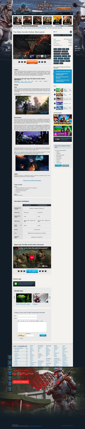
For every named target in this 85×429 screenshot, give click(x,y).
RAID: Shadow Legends (19, 348)
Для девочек (40, 363)
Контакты (71, 425)
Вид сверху (64, 363)
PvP (54, 351)
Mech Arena (66, 103)
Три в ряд (55, 363)
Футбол (63, 361)
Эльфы (55, 58)
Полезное (39, 356)
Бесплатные (48, 365)
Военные (63, 345)
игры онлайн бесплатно (23, 4)
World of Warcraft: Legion (23, 304)
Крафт (67, 49)
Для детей (39, 364)
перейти (70, 45)
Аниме (55, 364)
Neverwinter (59, 156)
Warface (58, 151)
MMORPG (31, 348)
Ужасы (31, 361)
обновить (21, 338)
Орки (69, 56)
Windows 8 (68, 60)
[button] (50, 35)
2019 (38, 350)
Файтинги (31, 354)
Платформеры (32, 364)
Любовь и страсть (65, 365)
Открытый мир (64, 51)
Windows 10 (56, 63)
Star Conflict (59, 162)
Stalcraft (16, 359)
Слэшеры (31, 357)
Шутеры (31, 349)
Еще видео (32, 271)
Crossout (58, 159)
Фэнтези (59, 49)
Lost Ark (16, 364)
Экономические (64, 362)
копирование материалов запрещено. (35, 426)
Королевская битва (33, 362)
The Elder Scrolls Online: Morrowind (63, 71)
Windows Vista (48, 350)
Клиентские (60, 58)
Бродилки (63, 349)
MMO (64, 49)
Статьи (39, 357)
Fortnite (58, 161)
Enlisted (16, 363)
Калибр (16, 361)
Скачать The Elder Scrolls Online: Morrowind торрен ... (63, 80)
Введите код (28, 333)
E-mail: (15, 318)
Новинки (39, 348)
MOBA (31, 351)
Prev (14, 297)
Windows (47, 348)
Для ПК (61, 63)
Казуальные (64, 356)
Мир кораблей (65, 108)
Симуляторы (32, 350)
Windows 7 (62, 60)
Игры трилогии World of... (62, 150)
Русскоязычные (57, 53)
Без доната (64, 56)
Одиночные (56, 348)
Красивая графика (57, 56)
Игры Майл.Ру (64, 348)
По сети (55, 355)
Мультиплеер (66, 58)
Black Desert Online (60, 155)
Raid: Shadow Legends (65, 90)
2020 (38, 351)
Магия (55, 49)
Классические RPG (65, 53)
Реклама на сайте (65, 425)
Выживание (64, 355)
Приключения (32, 355)
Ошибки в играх (40, 355)
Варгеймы (31, 363)
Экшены (31, 356)
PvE (54, 350)
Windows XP (48, 349)
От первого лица (65, 351)
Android (47, 355)
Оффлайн (55, 356)
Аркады (31, 358)
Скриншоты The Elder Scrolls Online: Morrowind (62, 74)
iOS (46, 356)
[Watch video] (63, 119)
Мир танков (17, 351)
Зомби (63, 350)
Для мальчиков (40, 362)
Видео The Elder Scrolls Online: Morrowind (62, 77)
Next (49, 297)
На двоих (55, 349)
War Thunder (65, 95)
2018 (38, 349)
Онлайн (55, 354)
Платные (47, 364)
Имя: (15, 315)
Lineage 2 (35, 304)
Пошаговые (64, 358)
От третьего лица (57, 51)
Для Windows (56, 60)
